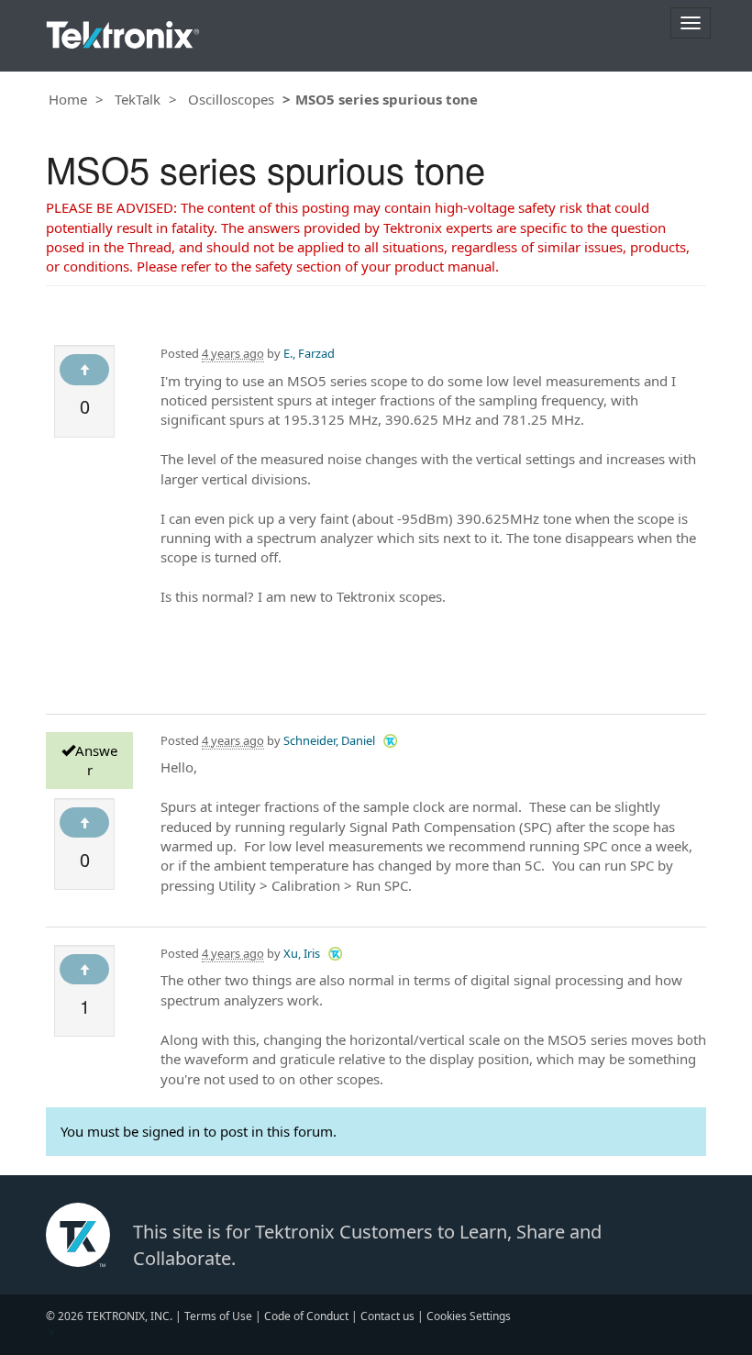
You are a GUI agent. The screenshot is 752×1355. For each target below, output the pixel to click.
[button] (390, 740)
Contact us (387, 1316)
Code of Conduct (306, 1316)
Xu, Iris (301, 953)
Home (68, 99)
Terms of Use (218, 1316)
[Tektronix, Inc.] (123, 30)
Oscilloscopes (231, 99)
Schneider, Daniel (329, 740)
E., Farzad (309, 353)
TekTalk (137, 99)
